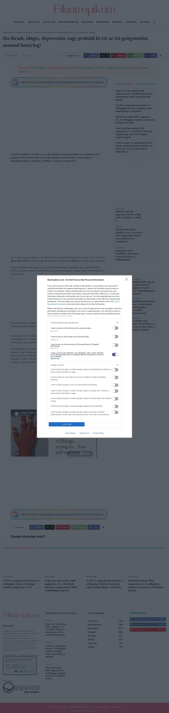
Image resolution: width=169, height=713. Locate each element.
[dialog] (84, 356)
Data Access (84, 433)
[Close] (127, 280)
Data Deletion (70, 433)
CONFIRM (66, 424)
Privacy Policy (98, 433)
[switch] (115, 328)
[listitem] (84, 322)
